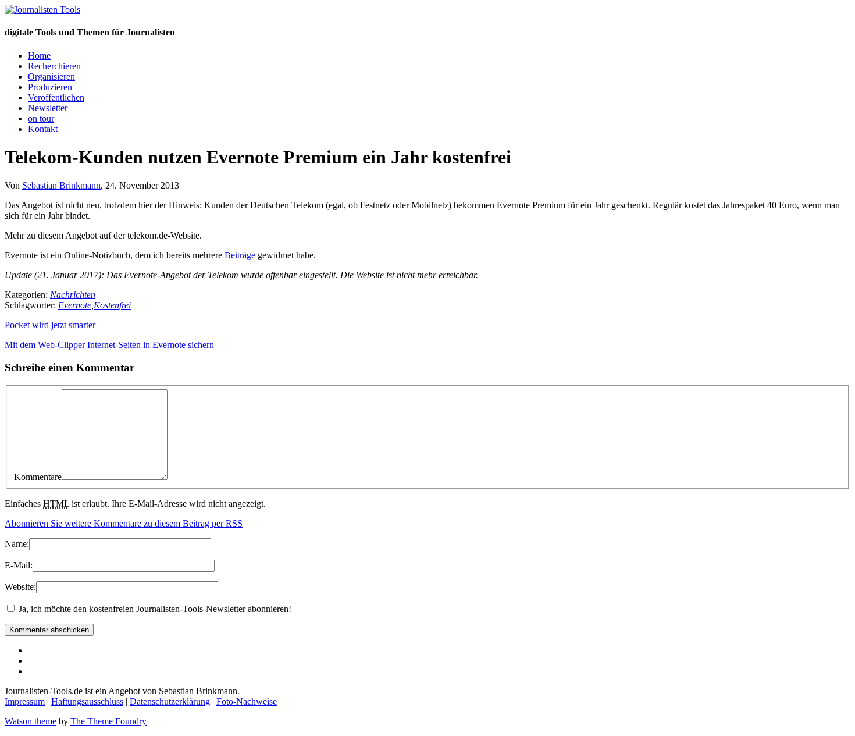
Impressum (25, 701)
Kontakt (43, 129)
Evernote (74, 305)
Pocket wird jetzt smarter (50, 325)
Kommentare (38, 477)
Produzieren (50, 87)
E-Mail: (19, 565)
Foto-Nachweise (246, 701)
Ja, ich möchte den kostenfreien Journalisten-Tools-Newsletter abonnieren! (153, 609)
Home (39, 56)
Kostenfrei (112, 305)
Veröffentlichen (56, 97)
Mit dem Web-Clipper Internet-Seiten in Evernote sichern (109, 345)
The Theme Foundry (108, 721)
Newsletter (47, 108)
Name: (17, 544)
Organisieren (51, 76)
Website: (20, 587)
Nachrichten (72, 295)
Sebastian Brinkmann (61, 185)
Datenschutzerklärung (170, 701)
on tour (41, 118)
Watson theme (30, 721)
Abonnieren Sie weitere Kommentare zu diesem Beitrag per (124, 523)
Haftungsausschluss (87, 701)
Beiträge (240, 255)
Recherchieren (54, 66)
